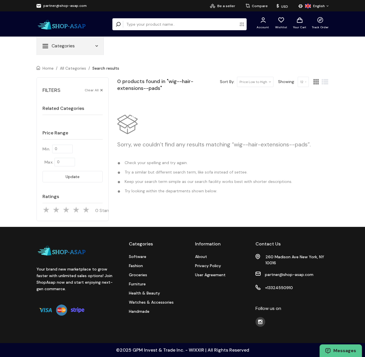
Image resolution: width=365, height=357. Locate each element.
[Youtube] (260, 322)
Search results (105, 68)
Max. (48, 162)
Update (73, 176)
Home (48, 68)
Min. (46, 149)
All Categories (73, 68)
